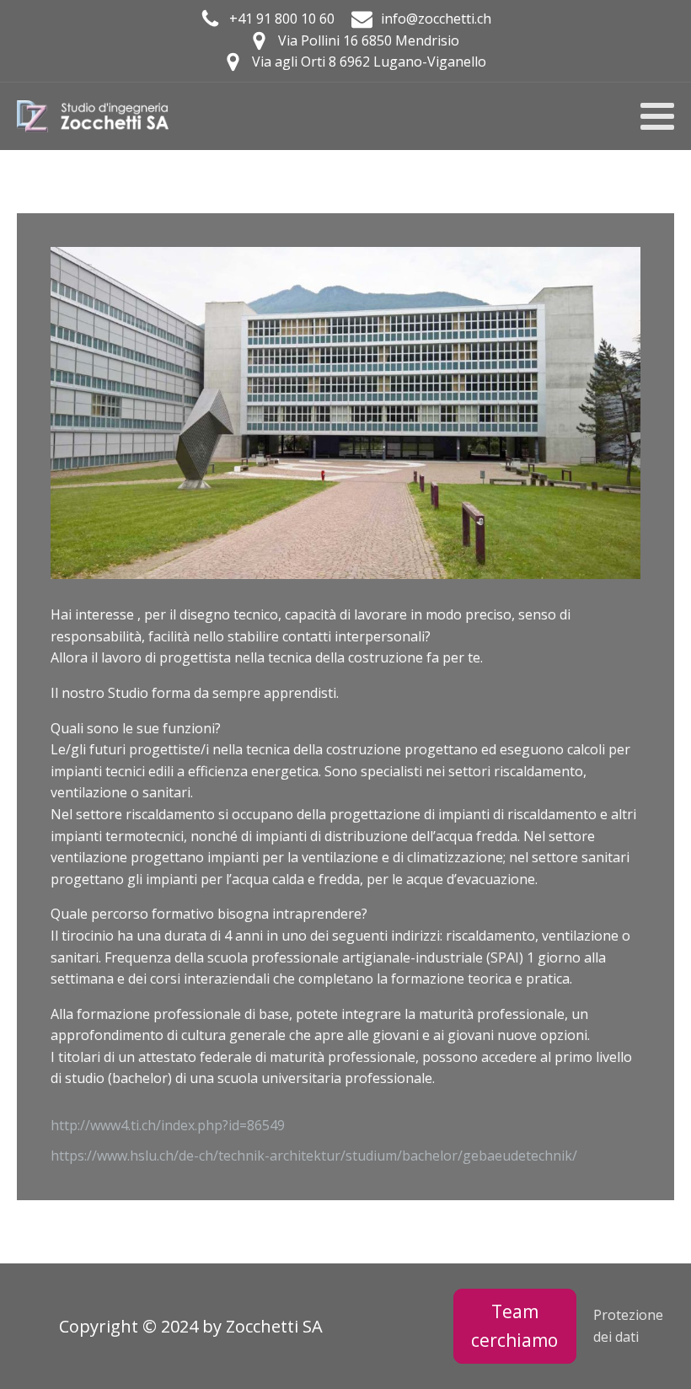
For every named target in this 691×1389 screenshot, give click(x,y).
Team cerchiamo (514, 1326)
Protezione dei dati (628, 1326)
